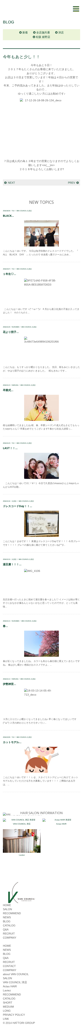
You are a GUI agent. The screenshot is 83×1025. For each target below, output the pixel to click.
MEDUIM (8, 1006)
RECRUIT (9, 933)
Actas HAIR (61, 824)
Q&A (5, 929)
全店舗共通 (43, 32)
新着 (25, 32)
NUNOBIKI (15, 327)
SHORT (7, 1002)
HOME (7, 905)
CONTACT (9, 966)
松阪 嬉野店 (43, 36)
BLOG (6, 921)
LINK (6, 1018)
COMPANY (9, 937)
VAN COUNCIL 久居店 (24, 211)
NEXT (11, 182)
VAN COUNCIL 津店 (21, 824)
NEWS (7, 917)
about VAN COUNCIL (16, 974)
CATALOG (9, 925)
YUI (13, 211)
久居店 (14, 501)
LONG (7, 1010)
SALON (7, 909)
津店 (61, 32)
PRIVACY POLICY (14, 1014)
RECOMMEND (12, 913)
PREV (71, 182)
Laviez (22, 855)
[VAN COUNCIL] (21, 901)
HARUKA (15, 385)
